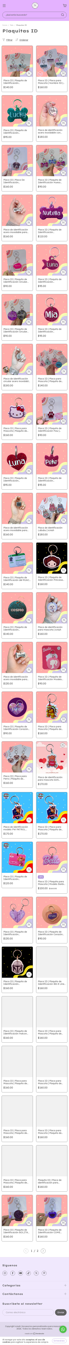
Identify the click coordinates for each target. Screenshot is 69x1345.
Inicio (4, 25)
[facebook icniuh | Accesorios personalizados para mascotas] (12, 1273)
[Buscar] (63, 14)
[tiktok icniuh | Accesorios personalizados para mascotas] (28, 1273)
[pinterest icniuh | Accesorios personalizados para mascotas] (44, 1273)
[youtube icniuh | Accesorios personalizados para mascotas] (20, 1273)
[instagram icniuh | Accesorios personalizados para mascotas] (4, 1273)
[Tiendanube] (35, 1334)
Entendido (59, 1341)
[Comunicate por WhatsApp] (63, 1329)
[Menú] (4, 5)
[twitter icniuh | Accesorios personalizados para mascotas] (36, 1273)
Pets (11, 25)
